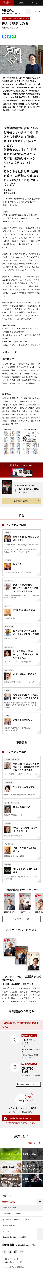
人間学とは (6, 1231)
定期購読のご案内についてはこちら (22, 1122)
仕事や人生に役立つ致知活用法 (14, 1237)
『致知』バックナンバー (11, 1213)
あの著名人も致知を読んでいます (15, 1219)
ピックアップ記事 (9, 1207)
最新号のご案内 (8, 1201)
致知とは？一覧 (34, 1143)
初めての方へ (7, 1195)
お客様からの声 (8, 1225)
